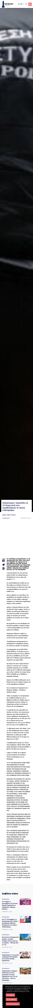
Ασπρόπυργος (6, 518)
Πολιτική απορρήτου (12, 1004)
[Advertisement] (16, 538)
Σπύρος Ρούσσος (11, 515)
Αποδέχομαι (10, 995)
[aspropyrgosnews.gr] (7, 7)
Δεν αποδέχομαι (11, 999)
